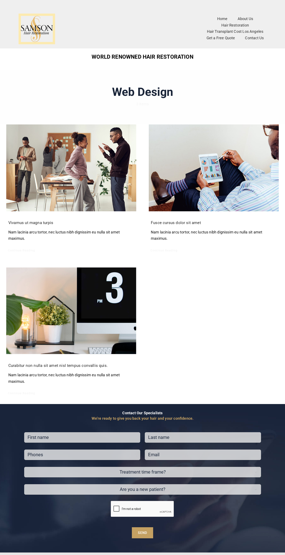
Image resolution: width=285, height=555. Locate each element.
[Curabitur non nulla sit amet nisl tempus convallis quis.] (71, 310)
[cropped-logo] (37, 17)
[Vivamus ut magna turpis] (71, 167)
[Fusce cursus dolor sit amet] (214, 167)
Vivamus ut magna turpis (30, 222)
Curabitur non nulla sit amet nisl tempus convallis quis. (58, 365)
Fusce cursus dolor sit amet (176, 222)
